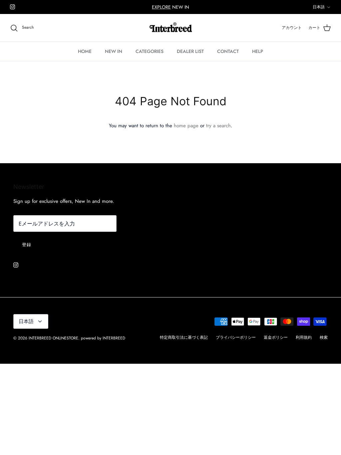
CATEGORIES (150, 51)
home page (186, 125)
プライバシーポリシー (236, 337)
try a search (218, 125)
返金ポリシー (276, 337)
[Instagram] (12, 6)
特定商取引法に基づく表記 (184, 337)
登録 (26, 244)
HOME (85, 51)
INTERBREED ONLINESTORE (53, 338)
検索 (324, 337)
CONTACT (228, 51)
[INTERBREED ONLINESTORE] (170, 28)
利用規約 (304, 337)
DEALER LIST (190, 51)
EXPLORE (161, 7)
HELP (257, 51)
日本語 (319, 7)
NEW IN (113, 51)
